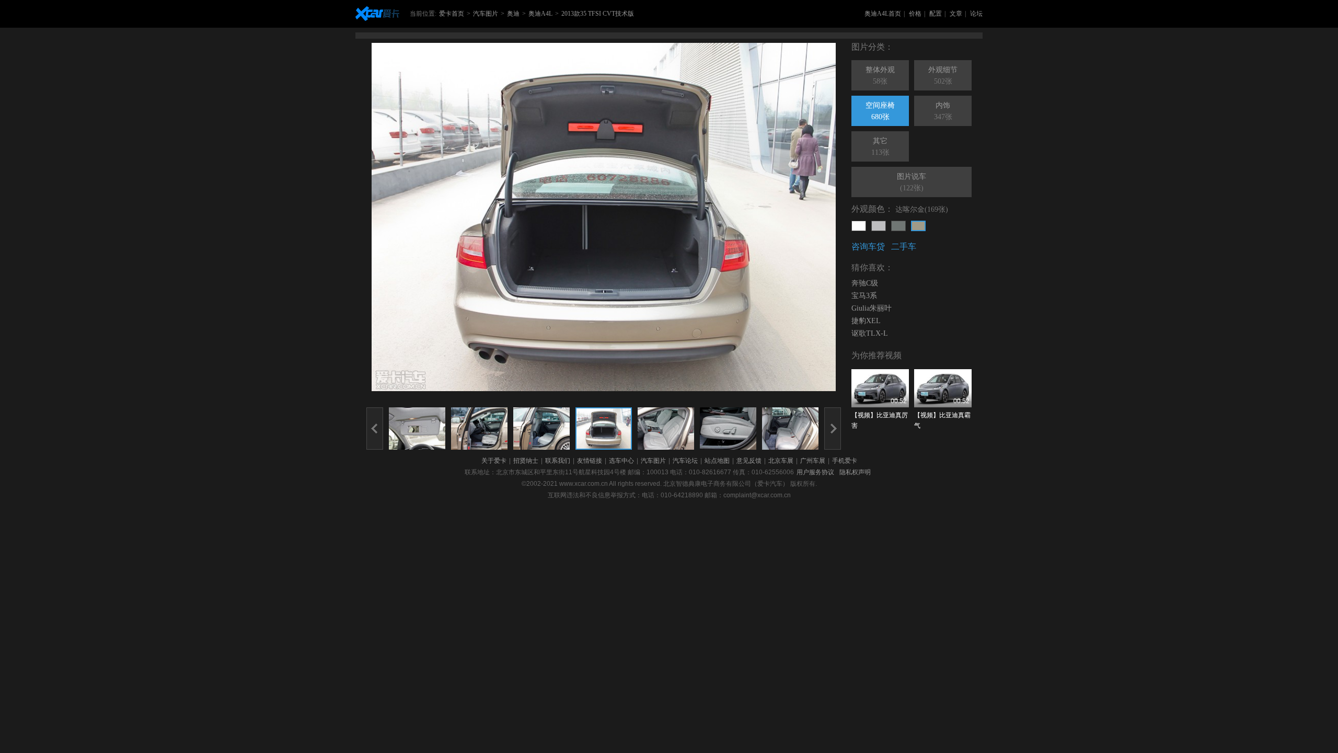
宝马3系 (864, 296)
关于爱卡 (493, 460)
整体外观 (880, 75)
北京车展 (780, 460)
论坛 (976, 13)
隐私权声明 (855, 472)
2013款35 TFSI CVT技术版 (597, 13)
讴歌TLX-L (869, 333)
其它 (880, 146)
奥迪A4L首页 (882, 13)
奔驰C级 (864, 283)
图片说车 (911, 182)
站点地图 (717, 460)
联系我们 (557, 460)
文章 (956, 13)
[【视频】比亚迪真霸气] (943, 388)
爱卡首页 (451, 13)
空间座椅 (880, 111)
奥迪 (513, 13)
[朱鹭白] (858, 226)
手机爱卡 (844, 460)
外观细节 (943, 75)
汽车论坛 (685, 460)
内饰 (943, 111)
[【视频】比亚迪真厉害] (880, 388)
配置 (935, 13)
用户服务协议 (815, 472)
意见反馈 (749, 460)
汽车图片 (485, 13)
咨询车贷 (868, 246)
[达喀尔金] (918, 226)
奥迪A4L (540, 13)
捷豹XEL (866, 321)
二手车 (903, 246)
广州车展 (812, 460)
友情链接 (589, 460)
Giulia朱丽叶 (871, 308)
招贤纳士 (525, 460)
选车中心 (621, 460)
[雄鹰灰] (898, 226)
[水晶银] (878, 226)
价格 (915, 13)
